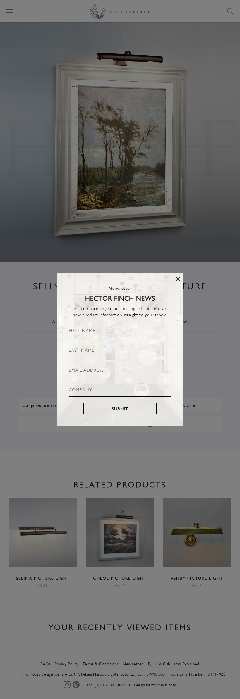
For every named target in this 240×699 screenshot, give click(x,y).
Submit (120, 408)
